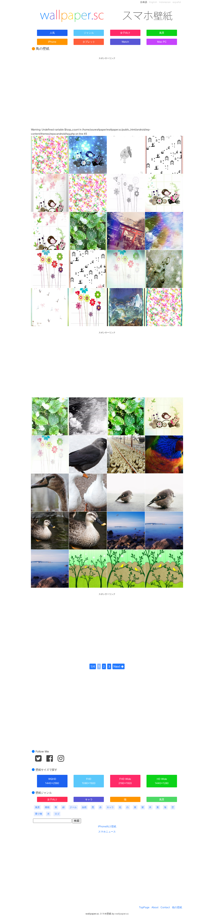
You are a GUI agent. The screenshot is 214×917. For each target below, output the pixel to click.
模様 (47, 807)
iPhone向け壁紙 (107, 826)
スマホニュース (107, 831)
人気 (52, 32)
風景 (161, 32)
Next (117, 666)
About (155, 907)
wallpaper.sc (122, 913)
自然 (84, 807)
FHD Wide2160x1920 (125, 781)
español (177, 2)
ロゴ (57, 813)
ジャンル (89, 32)
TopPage (144, 907)
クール (73, 807)
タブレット (89, 41)
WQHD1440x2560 (52, 781)
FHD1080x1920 (89, 781)
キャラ (89, 799)
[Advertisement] (107, 89)
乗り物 (38, 813)
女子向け (125, 32)
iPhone (52, 41)
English (153, 2)
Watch (125, 41)
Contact (165, 907)
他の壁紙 (177, 907)
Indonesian (165, 2)
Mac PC (162, 41)
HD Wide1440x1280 (162, 781)
